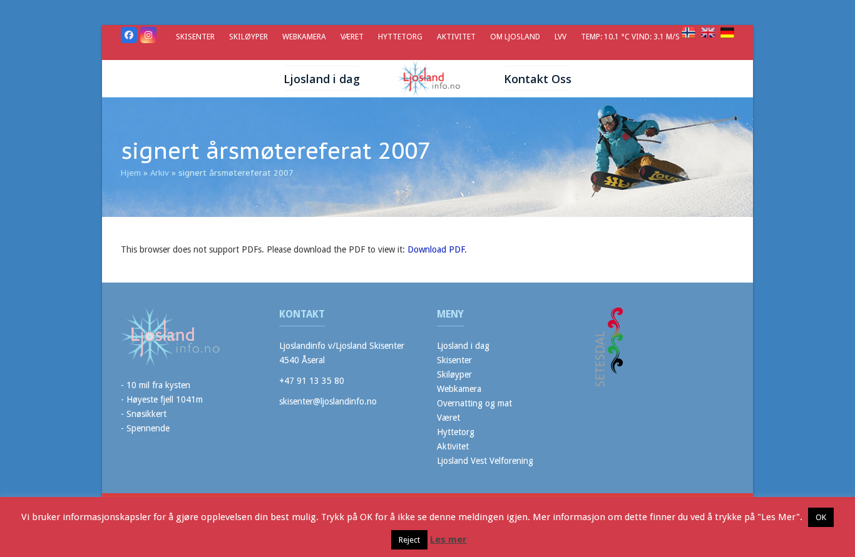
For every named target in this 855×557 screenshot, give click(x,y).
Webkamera (459, 389)
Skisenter (454, 360)
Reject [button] (409, 539)
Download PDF (435, 249)
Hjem (131, 173)
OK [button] (821, 517)
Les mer (448, 539)
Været (448, 418)
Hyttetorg (455, 432)
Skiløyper (454, 374)
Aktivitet (453, 446)
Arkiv (159, 173)
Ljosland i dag (463, 346)
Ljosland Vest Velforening (485, 461)
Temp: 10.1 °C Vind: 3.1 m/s (631, 36)
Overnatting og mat (474, 403)
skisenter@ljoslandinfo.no (328, 401)
